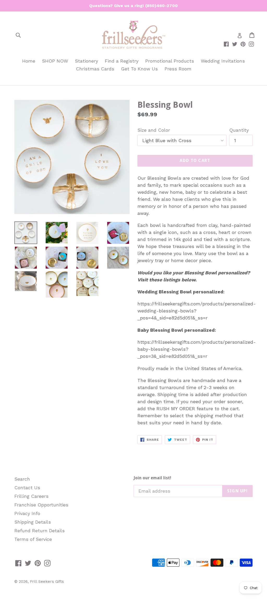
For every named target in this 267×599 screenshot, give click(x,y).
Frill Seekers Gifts (47, 581)
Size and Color (153, 130)
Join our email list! (152, 477)
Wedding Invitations (223, 61)
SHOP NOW (55, 61)
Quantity (239, 130)
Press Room (178, 68)
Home (28, 61)
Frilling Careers (31, 496)
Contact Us (27, 487)
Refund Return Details (39, 530)
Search (22, 479)
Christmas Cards (95, 68)
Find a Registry (121, 61)
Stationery (86, 61)
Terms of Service (33, 539)
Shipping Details (32, 522)
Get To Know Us (139, 68)
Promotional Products (169, 61)
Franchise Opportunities (41, 504)
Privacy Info (27, 513)
